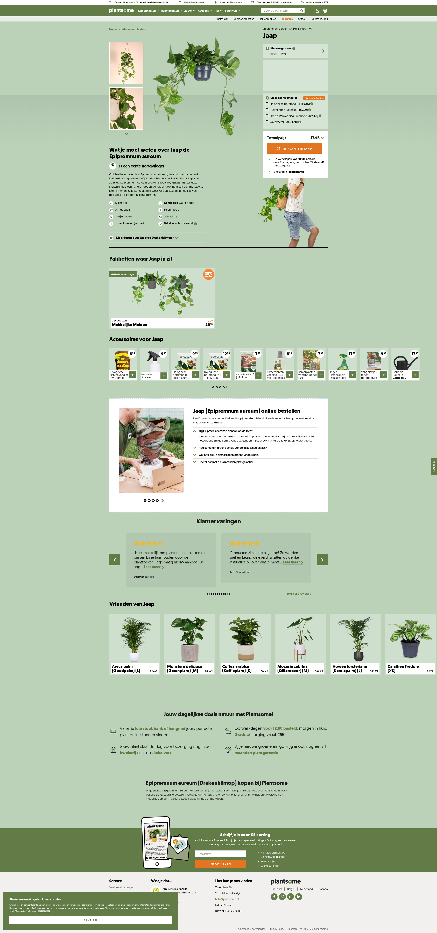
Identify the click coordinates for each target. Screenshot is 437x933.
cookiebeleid (44, 911)
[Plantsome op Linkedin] (298, 897)
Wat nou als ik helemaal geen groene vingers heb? (229, 455)
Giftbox (302, 19)
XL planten (287, 19)
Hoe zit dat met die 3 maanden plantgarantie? (226, 462)
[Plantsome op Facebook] (274, 897)
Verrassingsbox (320, 19)
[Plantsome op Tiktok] (290, 897)
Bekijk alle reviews (298, 593)
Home (113, 29)
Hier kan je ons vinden (233, 880)
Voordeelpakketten (244, 19)
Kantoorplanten (268, 19)
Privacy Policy (276, 928)
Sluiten (90, 919)
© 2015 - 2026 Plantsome (314, 928)
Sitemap (292, 928)
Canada (323, 889)
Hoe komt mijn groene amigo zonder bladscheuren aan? (233, 447)
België (291, 889)
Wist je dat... (161, 880)
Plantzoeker (222, 19)
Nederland (306, 889)
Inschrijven (220, 863)
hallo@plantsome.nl (227, 899)
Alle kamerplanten (133, 29)
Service (115, 880)
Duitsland (276, 889)
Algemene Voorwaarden (251, 928)
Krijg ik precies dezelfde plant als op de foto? (225, 431)
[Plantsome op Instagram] (282, 897)
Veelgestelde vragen (121, 887)
